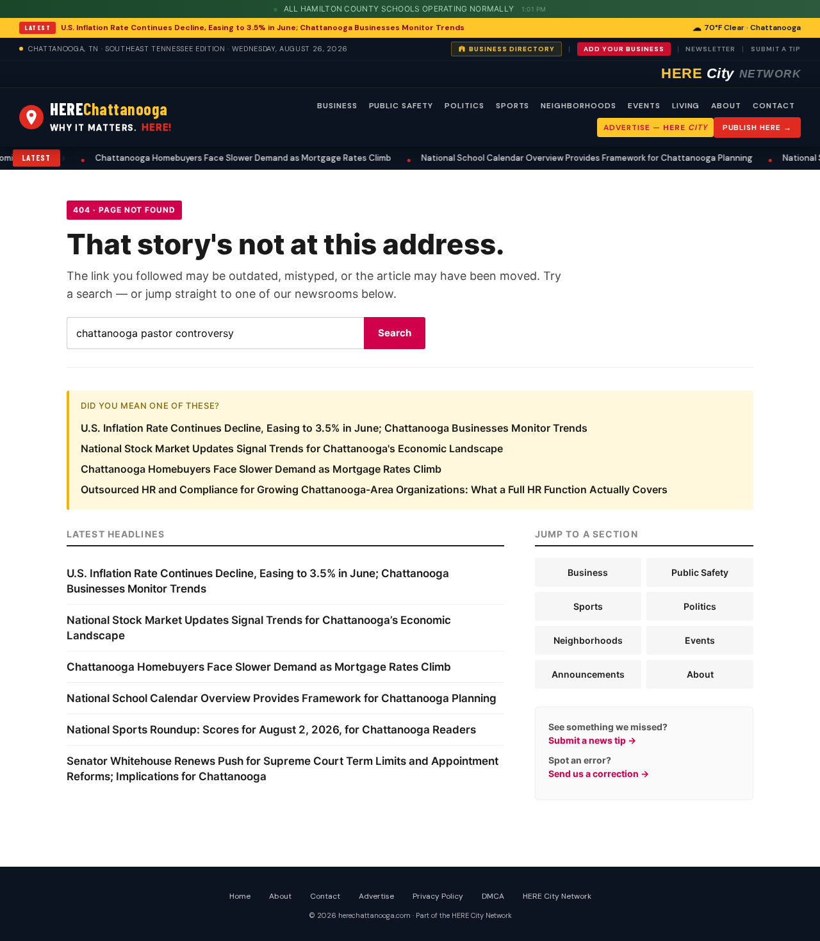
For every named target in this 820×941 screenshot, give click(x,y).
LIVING (686, 106)
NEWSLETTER (710, 49)
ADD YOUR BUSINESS (624, 49)
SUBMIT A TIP (776, 49)
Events (700, 640)
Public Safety (699, 572)
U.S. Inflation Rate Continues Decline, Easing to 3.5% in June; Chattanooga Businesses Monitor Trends (262, 27)
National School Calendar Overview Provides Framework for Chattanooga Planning (573, 157)
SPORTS (513, 106)
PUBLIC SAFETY (401, 106)
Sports (588, 606)
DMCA (493, 896)
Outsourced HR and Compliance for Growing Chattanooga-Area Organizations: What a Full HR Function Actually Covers (374, 489)
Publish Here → (757, 127)
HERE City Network (557, 896)
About (700, 674)
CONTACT (774, 106)
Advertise (376, 896)
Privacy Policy (438, 896)
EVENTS (644, 106)
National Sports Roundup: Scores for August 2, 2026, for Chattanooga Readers (271, 729)
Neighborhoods (588, 640)
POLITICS (464, 106)
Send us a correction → (598, 773)
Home (239, 896)
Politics (700, 606)
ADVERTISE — (655, 127)
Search (394, 333)
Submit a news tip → (592, 740)
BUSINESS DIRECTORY (512, 49)
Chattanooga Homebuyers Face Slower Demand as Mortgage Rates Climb (229, 157)
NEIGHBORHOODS (578, 106)
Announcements (588, 674)
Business (588, 572)
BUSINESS (337, 106)
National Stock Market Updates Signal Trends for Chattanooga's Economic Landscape (292, 448)
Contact (325, 896)
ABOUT (726, 106)
